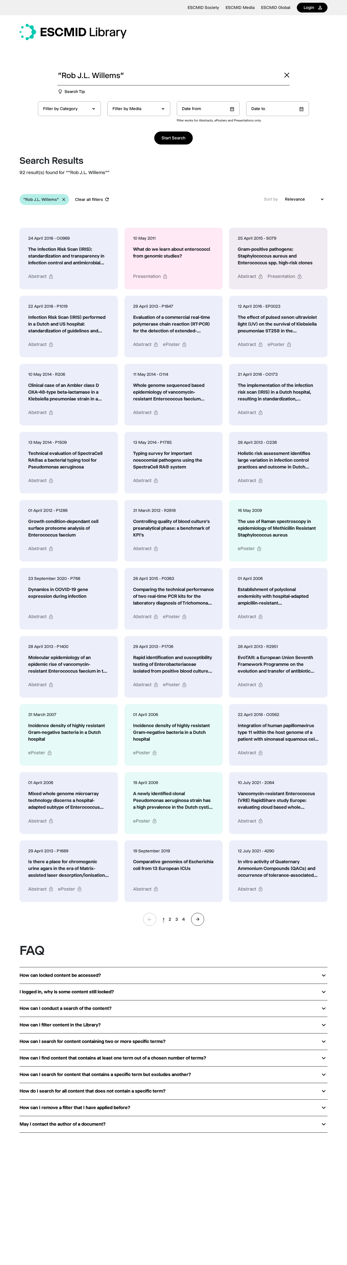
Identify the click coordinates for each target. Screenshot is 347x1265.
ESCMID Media (240, 7)
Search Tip (75, 91)
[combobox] (69, 108)
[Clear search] (287, 75)
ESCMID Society (203, 7)
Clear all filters (89, 199)
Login (309, 7)
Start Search (173, 137)
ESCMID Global (275, 7)
